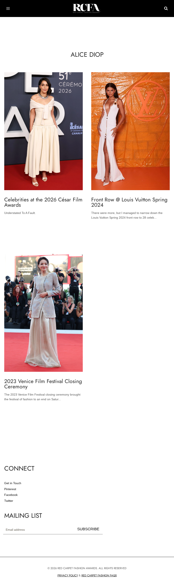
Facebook (11, 494)
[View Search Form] (166, 8)
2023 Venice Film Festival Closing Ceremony (43, 383)
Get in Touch (12, 483)
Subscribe (88, 529)
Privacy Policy (68, 575)
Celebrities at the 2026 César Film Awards (43, 202)
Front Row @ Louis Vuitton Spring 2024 (129, 202)
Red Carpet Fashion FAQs (99, 575)
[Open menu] (8, 8)
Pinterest (10, 489)
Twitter (8, 500)
